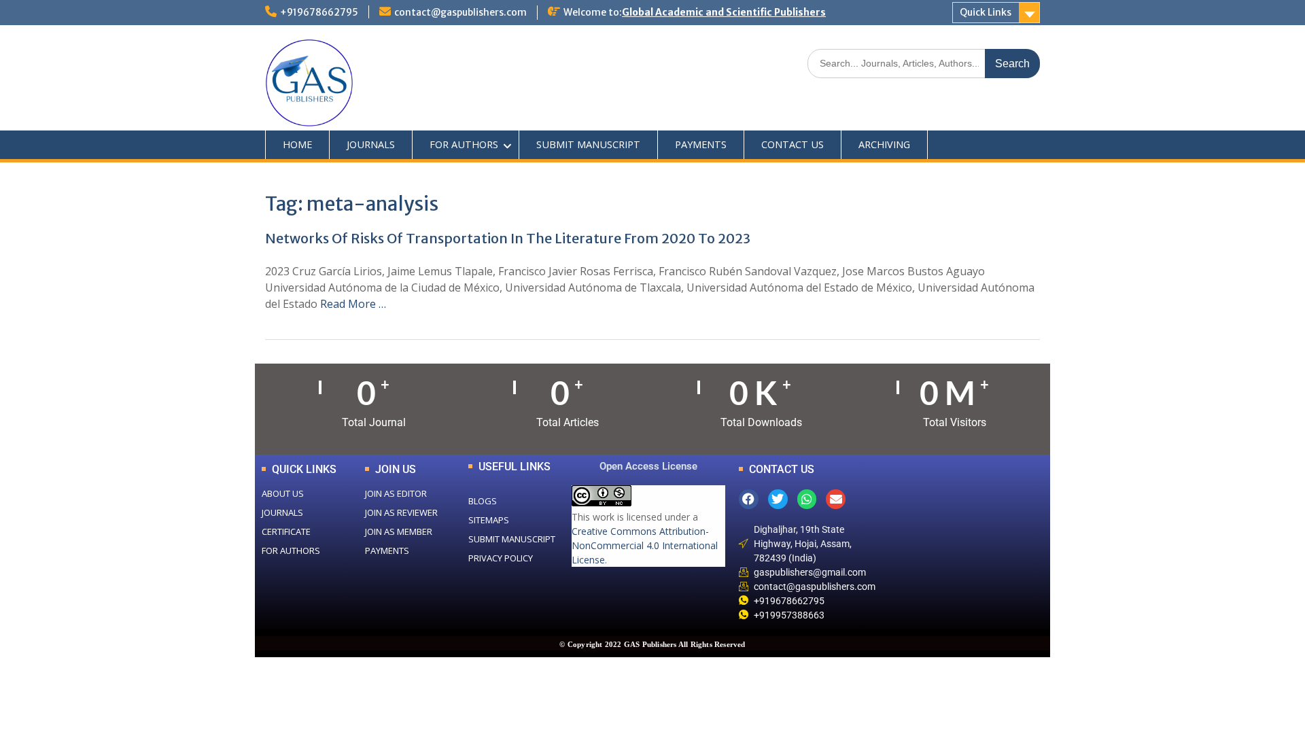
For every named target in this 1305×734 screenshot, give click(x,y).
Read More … (353, 303)
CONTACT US (792, 144)
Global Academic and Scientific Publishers (724, 12)
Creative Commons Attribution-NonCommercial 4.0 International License (645, 545)
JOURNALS (371, 144)
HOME (297, 144)
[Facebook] (749, 499)
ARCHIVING (884, 144)
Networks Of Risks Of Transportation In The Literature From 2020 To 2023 (507, 238)
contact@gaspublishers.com (460, 12)
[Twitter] (778, 499)
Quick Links (985, 12)
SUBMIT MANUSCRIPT (588, 144)
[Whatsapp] (807, 499)
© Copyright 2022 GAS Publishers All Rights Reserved (652, 644)
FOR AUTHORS (464, 144)
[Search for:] (923, 62)
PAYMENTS (701, 144)
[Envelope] (836, 499)
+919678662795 (319, 12)
